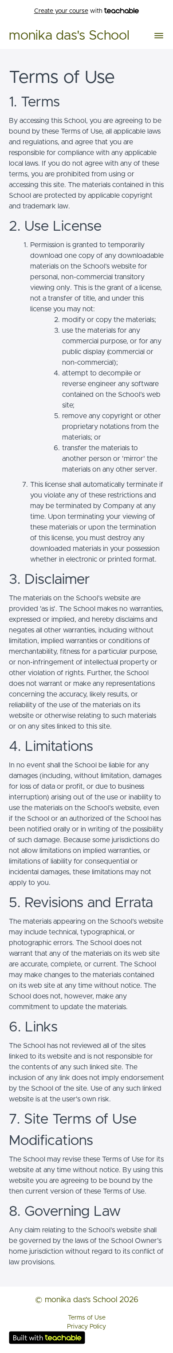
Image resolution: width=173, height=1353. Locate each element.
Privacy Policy (86, 1327)
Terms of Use (87, 1318)
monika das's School (69, 35)
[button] (158, 35)
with (69, 11)
